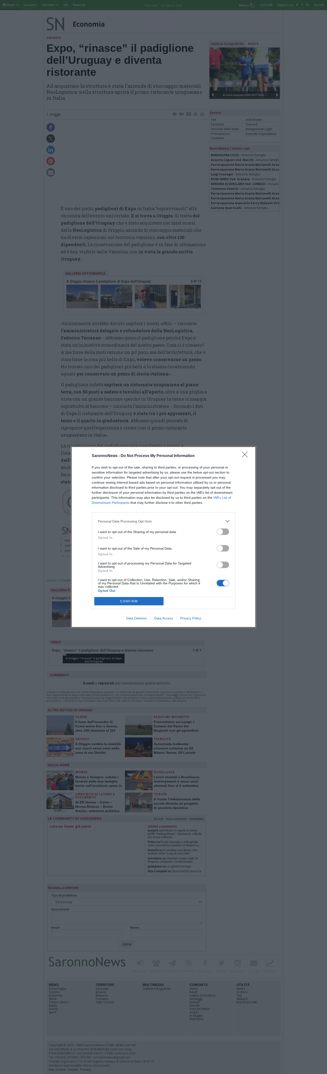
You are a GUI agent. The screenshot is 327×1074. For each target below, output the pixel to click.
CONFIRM (129, 601)
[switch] (223, 531)
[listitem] (163, 521)
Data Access (163, 618)
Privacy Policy (190, 618)
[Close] (246, 456)
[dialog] (163, 537)
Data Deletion (136, 618)
